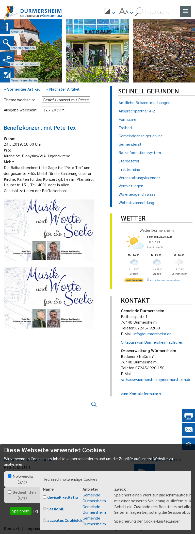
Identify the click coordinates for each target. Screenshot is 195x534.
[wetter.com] (133, 281)
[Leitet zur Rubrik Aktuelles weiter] (7, 27)
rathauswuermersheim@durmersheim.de (156, 379)
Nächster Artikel (62, 89)
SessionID (55, 508)
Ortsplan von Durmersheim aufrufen (152, 342)
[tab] (22, 479)
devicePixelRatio (62, 497)
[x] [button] (36, 510)
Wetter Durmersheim (156, 230)
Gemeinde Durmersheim (94, 497)
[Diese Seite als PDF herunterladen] (188, 420)
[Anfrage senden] (188, 434)
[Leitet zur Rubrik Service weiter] (7, 59)
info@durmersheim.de (153, 333)
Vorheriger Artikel (22, 89)
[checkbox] (9, 476)
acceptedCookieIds (65, 520)
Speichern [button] (20, 510)
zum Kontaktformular (139, 393)
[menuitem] (109, 12)
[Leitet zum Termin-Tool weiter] (7, 75)
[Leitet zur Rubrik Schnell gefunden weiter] (7, 43)
